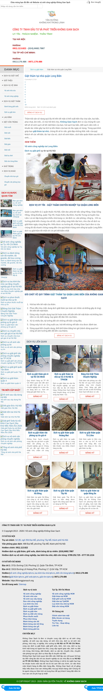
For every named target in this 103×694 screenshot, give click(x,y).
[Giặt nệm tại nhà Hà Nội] (11, 414)
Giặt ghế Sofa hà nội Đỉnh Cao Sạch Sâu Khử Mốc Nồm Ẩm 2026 (11, 430)
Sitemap (22, 584)
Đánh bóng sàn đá (31, 621)
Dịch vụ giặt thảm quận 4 (11, 383)
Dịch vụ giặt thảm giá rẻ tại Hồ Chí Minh (17, 234)
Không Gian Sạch (68, 122)
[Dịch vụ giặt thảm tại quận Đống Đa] (90, 475)
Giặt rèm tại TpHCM (60, 601)
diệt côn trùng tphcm (65, 573)
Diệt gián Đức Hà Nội (9, 408)
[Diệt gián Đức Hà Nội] (11, 406)
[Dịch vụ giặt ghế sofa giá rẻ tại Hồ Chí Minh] (6, 227)
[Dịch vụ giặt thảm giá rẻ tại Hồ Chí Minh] (6, 237)
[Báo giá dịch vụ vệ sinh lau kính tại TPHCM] (6, 216)
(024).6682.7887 (36, 48)
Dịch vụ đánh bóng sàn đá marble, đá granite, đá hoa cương (11, 263)
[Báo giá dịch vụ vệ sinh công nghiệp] (6, 206)
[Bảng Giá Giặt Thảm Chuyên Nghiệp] (11, 311)
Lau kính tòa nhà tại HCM (63, 604)
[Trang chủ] (26, 69)
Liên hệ (55, 626)
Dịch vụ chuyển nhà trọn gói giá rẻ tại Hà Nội (10, 337)
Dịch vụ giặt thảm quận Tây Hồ (64, 492)
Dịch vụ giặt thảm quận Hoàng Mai (64, 434)
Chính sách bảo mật (60, 615)
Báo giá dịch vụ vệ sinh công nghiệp (18, 203)
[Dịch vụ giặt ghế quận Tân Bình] (11, 370)
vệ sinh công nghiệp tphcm (22, 573)
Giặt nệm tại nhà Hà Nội (10, 417)
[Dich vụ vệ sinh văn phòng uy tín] (11, 345)
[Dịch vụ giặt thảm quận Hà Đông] (38, 475)
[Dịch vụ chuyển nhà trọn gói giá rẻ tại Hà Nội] (11, 333)
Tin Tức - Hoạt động (60, 623)
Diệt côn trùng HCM (60, 606)
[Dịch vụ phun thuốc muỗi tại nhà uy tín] (11, 300)
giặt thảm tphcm (17, 577)
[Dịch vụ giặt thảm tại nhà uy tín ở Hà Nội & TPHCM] (6, 275)
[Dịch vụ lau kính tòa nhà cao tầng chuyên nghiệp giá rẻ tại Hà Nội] (11, 286)
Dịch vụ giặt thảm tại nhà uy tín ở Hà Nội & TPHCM (63, 377)
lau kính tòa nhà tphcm (45, 573)
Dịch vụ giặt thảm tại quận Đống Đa (90, 492)
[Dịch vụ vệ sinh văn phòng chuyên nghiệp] (11, 439)
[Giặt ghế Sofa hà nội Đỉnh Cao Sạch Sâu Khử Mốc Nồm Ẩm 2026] (11, 426)
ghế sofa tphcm (32, 577)
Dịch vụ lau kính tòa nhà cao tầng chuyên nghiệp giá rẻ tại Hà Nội (12, 291)
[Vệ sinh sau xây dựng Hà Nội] (11, 397)
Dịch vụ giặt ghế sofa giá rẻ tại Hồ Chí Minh (18, 224)
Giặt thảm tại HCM (60, 596)
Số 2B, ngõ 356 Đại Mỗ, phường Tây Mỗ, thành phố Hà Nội (41, 540)
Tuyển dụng (57, 621)
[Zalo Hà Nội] (3, 687)
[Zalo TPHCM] (86, 687)
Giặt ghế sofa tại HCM (61, 599)
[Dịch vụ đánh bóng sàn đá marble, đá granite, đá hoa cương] (11, 258)
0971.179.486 (35, 61)
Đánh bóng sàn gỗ (31, 626)
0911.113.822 (19, 48)
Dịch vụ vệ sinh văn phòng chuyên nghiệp (11, 442)
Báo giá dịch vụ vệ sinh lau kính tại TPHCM (18, 213)
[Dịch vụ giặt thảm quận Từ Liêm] (90, 417)
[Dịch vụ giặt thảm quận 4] (11, 381)
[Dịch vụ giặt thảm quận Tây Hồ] (64, 475)
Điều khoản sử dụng (61, 618)
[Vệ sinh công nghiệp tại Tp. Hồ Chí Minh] (11, 244)
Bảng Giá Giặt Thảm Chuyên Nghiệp (9, 315)
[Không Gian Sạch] (51, 17)
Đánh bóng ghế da (31, 629)
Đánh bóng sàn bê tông (33, 624)
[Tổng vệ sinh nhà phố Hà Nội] (11, 450)
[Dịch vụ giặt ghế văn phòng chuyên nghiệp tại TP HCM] (11, 358)
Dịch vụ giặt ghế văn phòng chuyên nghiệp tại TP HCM (11, 362)
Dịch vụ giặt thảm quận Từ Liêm (90, 434)
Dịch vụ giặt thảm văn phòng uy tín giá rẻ (9, 326)
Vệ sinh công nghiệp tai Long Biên (41, 146)
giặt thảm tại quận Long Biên (67, 294)
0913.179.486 (19, 61)
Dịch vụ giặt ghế (32, 151)
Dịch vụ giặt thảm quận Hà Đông (38, 492)
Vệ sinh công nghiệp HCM (63, 594)
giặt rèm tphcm (46, 577)
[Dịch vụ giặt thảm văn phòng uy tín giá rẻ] (11, 322)
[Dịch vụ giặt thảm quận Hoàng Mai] (64, 417)
